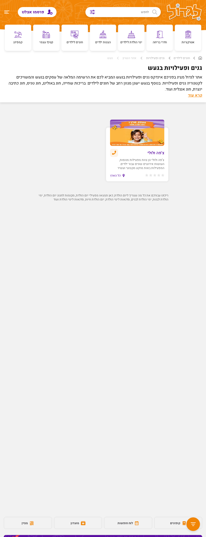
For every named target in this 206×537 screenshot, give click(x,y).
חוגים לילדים (182, 58)
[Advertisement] (103, 254)
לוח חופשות (126, 523)
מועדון (75, 523)
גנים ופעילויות (155, 58)
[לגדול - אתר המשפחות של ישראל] (184, 13)
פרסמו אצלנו (33, 12)
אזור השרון (129, 58)
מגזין (25, 523)
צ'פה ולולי (155, 153)
